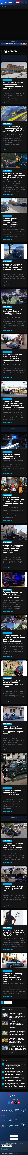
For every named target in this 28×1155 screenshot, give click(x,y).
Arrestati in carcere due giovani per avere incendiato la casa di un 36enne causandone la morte (12, 358)
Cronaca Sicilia (7, 80)
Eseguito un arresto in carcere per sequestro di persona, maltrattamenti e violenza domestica (13, 129)
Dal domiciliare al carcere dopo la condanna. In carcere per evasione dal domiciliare (13, 85)
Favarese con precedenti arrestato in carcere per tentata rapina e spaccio (13, 845)
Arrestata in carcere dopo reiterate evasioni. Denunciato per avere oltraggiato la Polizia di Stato (13, 977)
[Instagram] (12, 1102)
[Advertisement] (14, 25)
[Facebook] (9, 1102)
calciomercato (20, 8)
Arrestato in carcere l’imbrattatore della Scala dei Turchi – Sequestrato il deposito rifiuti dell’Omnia (13, 404)
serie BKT (3, 8)
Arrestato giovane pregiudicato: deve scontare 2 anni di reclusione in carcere (11, 221)
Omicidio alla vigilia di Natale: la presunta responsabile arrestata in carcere (13, 683)
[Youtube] (19, 1102)
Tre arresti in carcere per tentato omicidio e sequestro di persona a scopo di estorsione (13, 595)
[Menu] (26, 2)
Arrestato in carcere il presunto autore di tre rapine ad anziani (11, 456)
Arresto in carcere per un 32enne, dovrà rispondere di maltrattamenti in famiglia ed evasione (14, 933)
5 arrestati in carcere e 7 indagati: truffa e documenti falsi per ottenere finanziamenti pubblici (14, 638)
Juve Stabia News (11, 8)
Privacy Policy (14, 1136)
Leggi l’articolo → (8, 102)
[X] (15, 1102)
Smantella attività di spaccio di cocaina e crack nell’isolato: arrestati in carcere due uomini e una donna (13, 501)
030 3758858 (18, 1127)
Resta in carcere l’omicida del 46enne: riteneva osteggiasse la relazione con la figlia (13, 312)
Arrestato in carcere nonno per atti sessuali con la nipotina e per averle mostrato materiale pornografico (13, 548)
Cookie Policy (14, 1138)
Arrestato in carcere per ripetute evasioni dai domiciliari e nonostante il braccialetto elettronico (13, 267)
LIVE (18, 2)
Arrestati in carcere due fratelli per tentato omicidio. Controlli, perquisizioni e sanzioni (14, 176)
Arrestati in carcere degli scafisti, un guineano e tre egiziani (13, 889)
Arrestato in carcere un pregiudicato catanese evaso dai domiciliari (12, 792)
